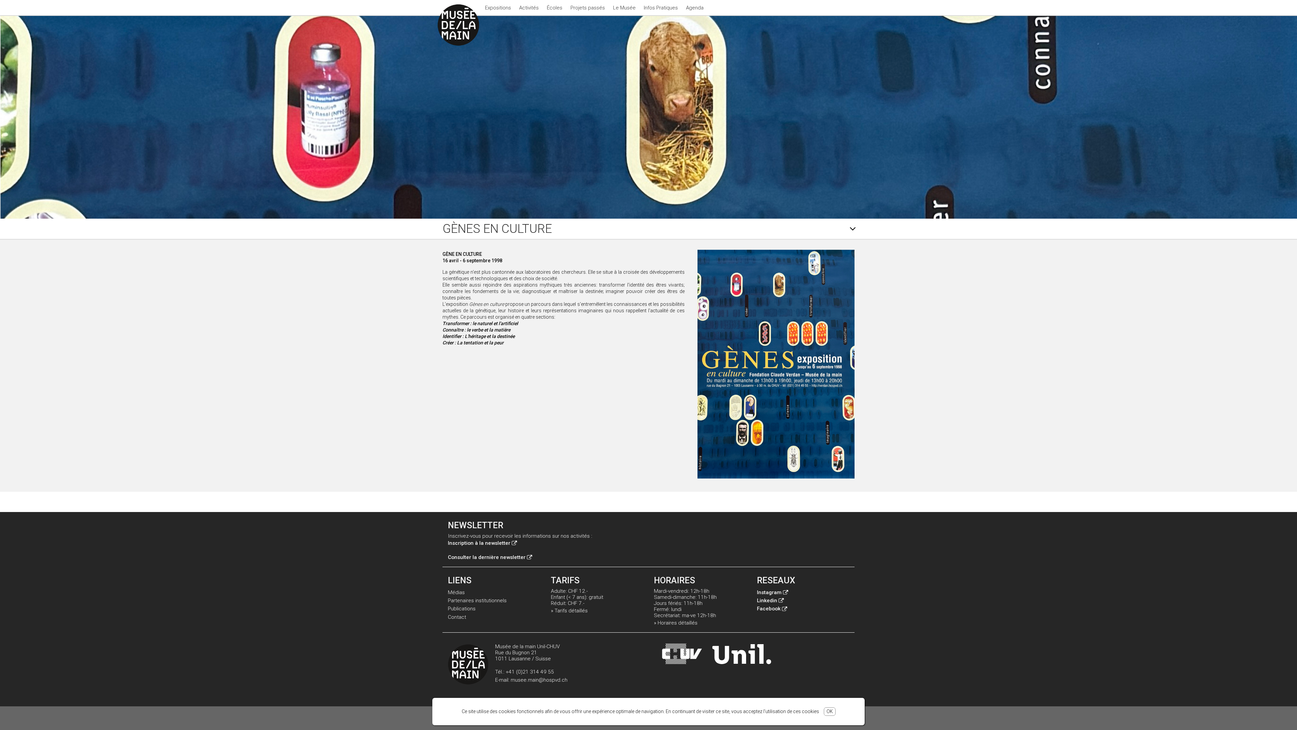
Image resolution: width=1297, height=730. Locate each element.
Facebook (769, 609)
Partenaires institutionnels (477, 601)
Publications (462, 609)
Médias (456, 592)
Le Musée (624, 8)
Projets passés (587, 8)
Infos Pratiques (661, 8)
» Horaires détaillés (675, 623)
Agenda (695, 8)
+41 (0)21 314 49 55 (530, 672)
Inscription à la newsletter (479, 543)
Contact (457, 617)
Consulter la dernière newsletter (487, 557)
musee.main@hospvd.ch (539, 680)
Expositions (498, 8)
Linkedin (767, 601)
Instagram (769, 592)
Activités (529, 8)
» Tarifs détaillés (569, 611)
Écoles (554, 8)
